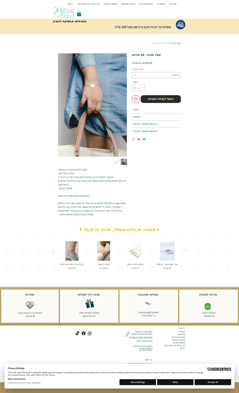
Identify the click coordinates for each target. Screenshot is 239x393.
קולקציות (181, 334)
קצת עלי (181, 331)
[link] (79, 13)
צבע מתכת (137, 69)
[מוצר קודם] (185, 250)
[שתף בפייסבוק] (144, 139)
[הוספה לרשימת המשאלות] (136, 99)
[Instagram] (89, 333)
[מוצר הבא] (53, 250)
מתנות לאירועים (178, 337)
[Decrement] (142, 88)
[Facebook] (83, 333)
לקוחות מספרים (145, 350)
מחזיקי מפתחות (178, 340)
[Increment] (134, 88)
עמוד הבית (176, 43)
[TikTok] (77, 333)
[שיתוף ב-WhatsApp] (133, 139)
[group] (119, 255)
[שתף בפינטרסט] (139, 139)
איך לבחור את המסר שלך (174, 345)
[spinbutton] (138, 88)
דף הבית (181, 328)
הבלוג (182, 348)
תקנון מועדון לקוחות (143, 331)
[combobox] (156, 75)
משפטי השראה (179, 342)
